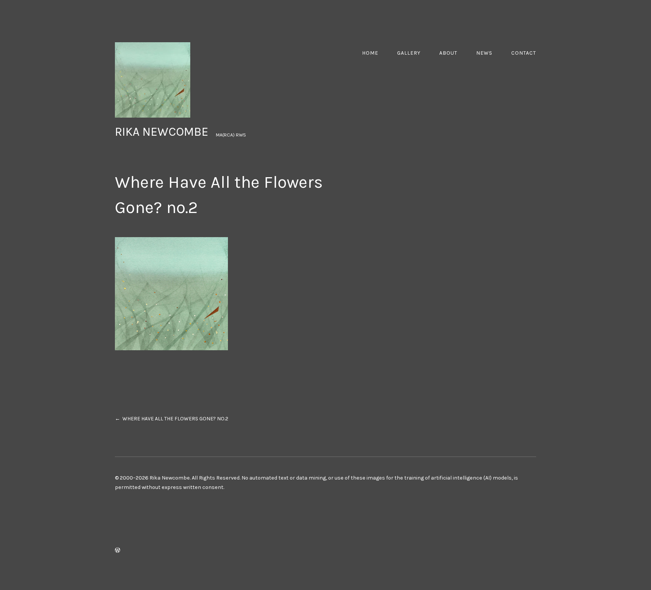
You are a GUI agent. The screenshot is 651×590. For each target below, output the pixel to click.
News (484, 53)
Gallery (408, 53)
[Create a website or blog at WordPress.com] (117, 550)
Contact (523, 53)
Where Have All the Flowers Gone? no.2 (175, 418)
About (448, 53)
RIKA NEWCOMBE (161, 132)
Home (370, 53)
